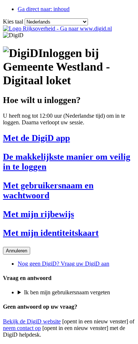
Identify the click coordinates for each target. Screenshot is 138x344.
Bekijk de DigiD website (32, 321)
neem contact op (22, 328)
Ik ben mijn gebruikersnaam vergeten (67, 292)
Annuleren (16, 250)
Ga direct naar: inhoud (44, 9)
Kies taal (13, 21)
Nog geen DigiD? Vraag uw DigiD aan (63, 263)
